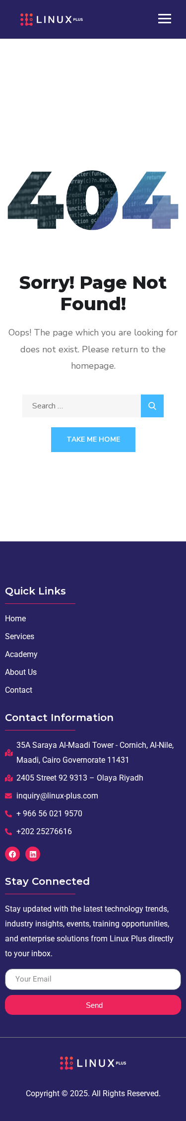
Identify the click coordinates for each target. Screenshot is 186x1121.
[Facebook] (12, 854)
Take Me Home (93, 439)
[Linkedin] (32, 854)
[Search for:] (93, 405)
